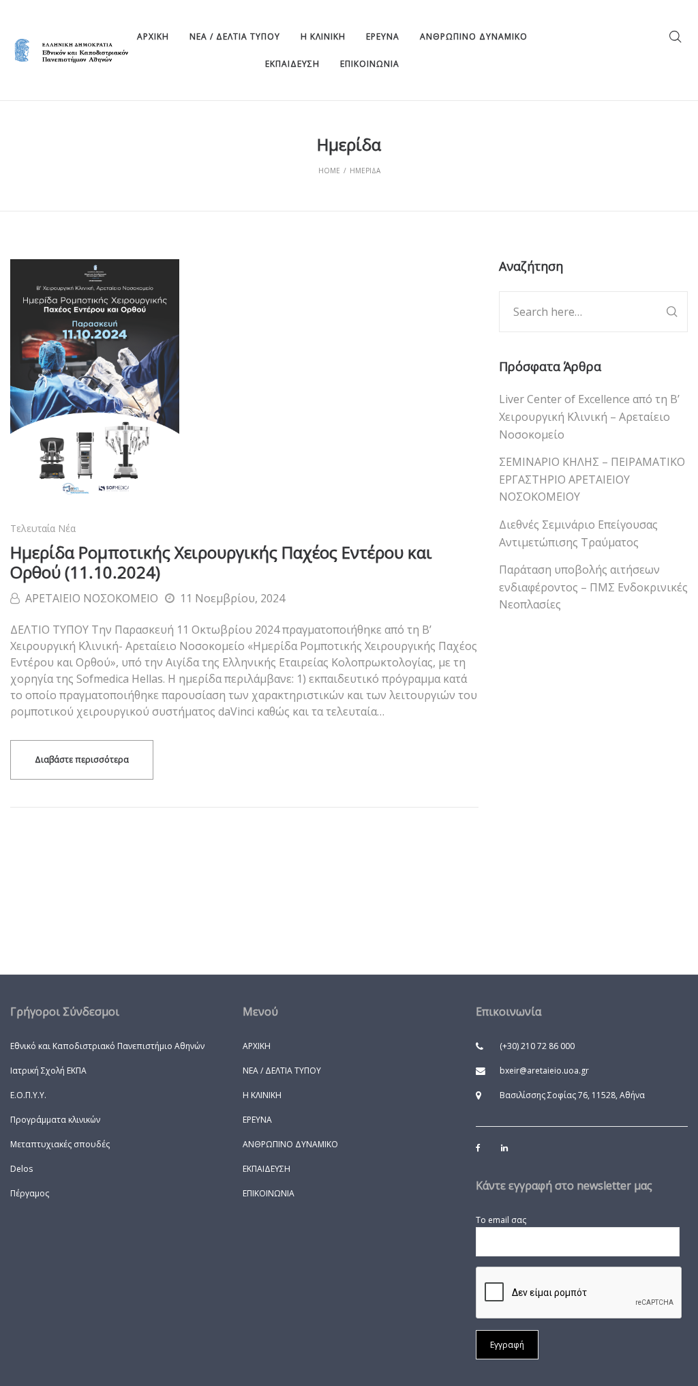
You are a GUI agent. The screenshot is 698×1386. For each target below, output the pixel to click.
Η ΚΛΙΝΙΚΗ (262, 1095)
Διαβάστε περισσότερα (82, 759)
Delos (21, 1169)
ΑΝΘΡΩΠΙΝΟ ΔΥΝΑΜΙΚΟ (290, 1144)
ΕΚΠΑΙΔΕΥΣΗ (266, 1169)
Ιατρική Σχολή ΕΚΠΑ (48, 1070)
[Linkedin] (504, 1147)
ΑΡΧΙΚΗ (257, 1046)
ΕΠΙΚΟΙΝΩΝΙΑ (268, 1193)
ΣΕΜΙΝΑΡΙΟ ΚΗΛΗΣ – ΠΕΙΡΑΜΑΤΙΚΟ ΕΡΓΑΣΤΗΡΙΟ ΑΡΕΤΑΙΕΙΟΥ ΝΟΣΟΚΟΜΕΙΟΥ (592, 479)
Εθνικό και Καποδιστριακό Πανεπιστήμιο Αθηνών (107, 1046)
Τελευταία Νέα (43, 528)
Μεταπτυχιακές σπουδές (60, 1144)
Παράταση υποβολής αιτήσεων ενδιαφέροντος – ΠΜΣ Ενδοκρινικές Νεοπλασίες (593, 587)
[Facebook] (478, 1148)
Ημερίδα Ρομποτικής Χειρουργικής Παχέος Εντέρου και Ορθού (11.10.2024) (221, 562)
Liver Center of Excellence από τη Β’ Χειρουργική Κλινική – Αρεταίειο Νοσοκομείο (589, 416)
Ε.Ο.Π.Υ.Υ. (28, 1095)
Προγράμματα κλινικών (55, 1119)
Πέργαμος (29, 1193)
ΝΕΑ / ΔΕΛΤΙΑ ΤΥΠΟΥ (282, 1070)
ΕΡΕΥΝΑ (257, 1119)
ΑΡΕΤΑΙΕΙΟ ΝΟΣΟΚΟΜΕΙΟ (91, 598)
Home (329, 170)
